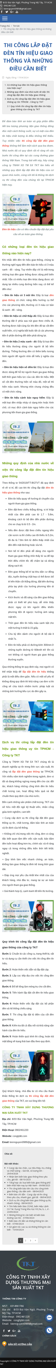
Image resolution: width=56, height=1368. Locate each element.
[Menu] (4, 18)
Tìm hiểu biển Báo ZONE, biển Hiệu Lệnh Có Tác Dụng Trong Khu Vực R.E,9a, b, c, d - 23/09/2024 (28, 1209)
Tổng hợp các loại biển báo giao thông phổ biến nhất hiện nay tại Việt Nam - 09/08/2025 (28, 1184)
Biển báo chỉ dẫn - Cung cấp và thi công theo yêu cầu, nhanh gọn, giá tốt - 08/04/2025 (29, 1196)
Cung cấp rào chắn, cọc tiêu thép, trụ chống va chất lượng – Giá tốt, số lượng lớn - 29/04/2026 (29, 1171)
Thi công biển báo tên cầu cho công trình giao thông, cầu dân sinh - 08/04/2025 (28, 1190)
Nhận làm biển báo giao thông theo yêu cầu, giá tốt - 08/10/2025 (27, 1178)
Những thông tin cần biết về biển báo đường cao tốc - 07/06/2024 (26, 1216)
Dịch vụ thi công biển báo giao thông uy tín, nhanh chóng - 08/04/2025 (29, 1202)
